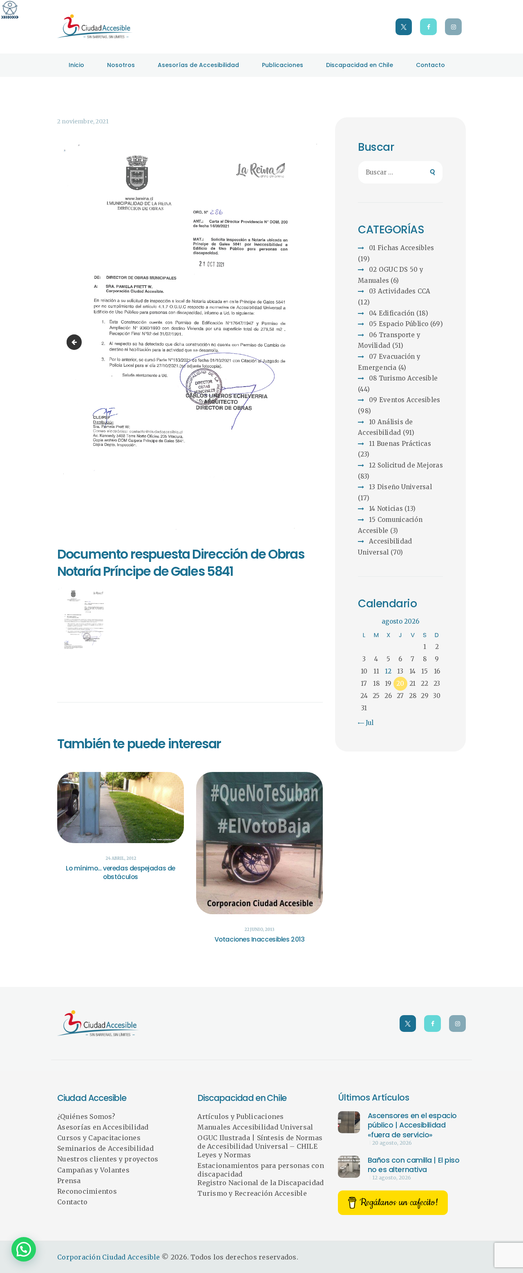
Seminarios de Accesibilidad (105, 1148)
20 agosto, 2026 (392, 1143)
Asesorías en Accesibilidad (103, 1127)
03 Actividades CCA (400, 291)
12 (388, 671)
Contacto (72, 1202)
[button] (23, 1249)
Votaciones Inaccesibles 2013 (259, 939)
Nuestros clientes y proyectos (107, 1159)
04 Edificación (392, 313)
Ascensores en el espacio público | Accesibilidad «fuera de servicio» (412, 1125)
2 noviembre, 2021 (83, 121)
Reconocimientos (87, 1191)
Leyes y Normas (224, 1155)
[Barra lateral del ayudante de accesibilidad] (10, 10)
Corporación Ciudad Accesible (108, 1257)
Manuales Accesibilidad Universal (255, 1127)
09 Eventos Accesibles (404, 400)
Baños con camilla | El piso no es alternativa (414, 1165)
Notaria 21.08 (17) (76, 342)
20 (400, 683)
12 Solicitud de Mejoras (406, 465)
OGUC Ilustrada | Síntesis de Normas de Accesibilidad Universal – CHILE (259, 1142)
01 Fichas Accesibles (401, 248)
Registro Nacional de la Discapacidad (260, 1183)
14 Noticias (386, 508)
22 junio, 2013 (259, 929)
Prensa (69, 1181)
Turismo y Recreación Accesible (252, 1193)
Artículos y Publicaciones (240, 1116)
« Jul (366, 723)
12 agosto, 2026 (391, 1178)
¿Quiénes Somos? (86, 1116)
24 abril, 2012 (120, 858)
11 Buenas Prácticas (400, 443)
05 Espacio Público (399, 324)
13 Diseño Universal (400, 487)
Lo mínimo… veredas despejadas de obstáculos (120, 872)
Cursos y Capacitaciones (99, 1138)
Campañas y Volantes (93, 1170)
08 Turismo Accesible (403, 378)
